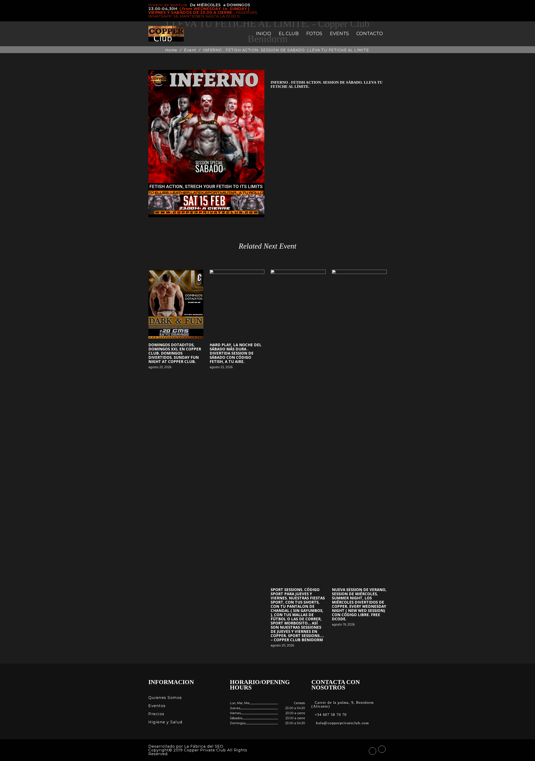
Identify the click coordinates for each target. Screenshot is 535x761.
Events (339, 33)
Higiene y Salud (165, 722)
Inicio (263, 33)
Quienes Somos (165, 697)
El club (289, 33)
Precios (156, 714)
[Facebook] (378, 5)
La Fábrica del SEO (203, 746)
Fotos (314, 33)
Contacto (369, 33)
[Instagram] (385, 5)
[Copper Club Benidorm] (166, 34)
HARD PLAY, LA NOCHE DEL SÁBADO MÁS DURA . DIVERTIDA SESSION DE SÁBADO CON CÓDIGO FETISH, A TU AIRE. (235, 353)
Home (171, 50)
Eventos (157, 706)
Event (190, 50)
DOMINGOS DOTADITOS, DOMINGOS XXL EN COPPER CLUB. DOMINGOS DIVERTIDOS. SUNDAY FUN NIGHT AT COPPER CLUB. (174, 353)
